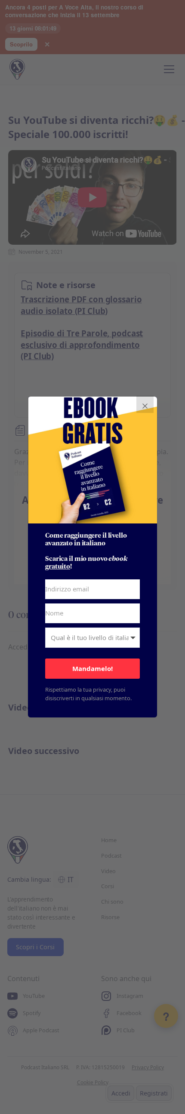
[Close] (145, 404)
